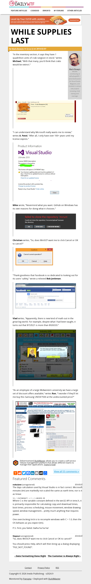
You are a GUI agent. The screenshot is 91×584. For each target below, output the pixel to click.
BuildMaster (40, 461)
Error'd (46, 10)
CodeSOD (35, 10)
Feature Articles (19, 10)
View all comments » (66, 471)
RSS (57, 568)
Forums (60, 10)
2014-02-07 (79, 484)
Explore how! (50, 464)
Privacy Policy (44, 568)
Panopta (27, 578)
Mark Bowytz (18, 48)
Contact (28, 568)
